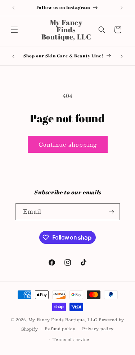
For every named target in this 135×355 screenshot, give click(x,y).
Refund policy (60, 328)
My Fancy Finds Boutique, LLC (63, 319)
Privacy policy (98, 328)
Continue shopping (68, 144)
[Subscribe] (112, 211)
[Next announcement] (122, 8)
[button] (14, 30)
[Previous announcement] (13, 8)
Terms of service (71, 339)
